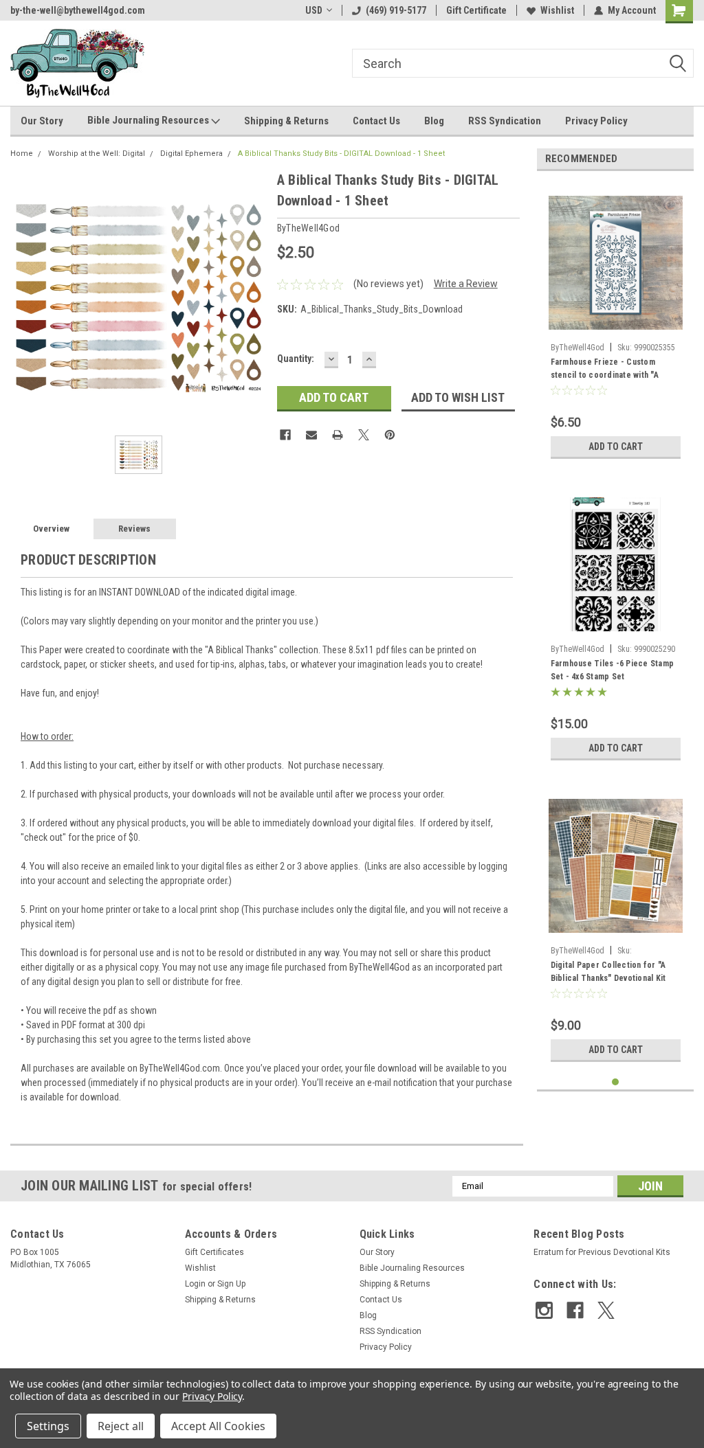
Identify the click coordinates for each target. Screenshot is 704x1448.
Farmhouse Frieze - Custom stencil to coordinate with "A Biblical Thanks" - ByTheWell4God (615, 370)
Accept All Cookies (218, 1426)
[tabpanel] (616, 323)
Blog (434, 121)
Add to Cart (615, 446)
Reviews (134, 528)
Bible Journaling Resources (149, 120)
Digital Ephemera (191, 153)
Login (195, 1284)
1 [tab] (615, 1082)
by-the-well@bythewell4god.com (77, 10)
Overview (51, 528)
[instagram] (544, 1310)
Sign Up (231, 1284)
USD (313, 10)
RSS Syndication (504, 121)
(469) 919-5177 (396, 10)
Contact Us (376, 121)
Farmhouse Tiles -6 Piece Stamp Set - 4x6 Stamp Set (612, 670)
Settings (48, 1426)
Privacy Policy (596, 121)
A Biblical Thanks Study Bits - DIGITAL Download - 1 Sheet (341, 153)
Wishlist (557, 10)
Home (21, 153)
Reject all (121, 1426)
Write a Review (466, 283)
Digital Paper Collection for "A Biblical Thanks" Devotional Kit (608, 971)
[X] (363, 434)
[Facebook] (285, 434)
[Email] (311, 434)
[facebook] (575, 1310)
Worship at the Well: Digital (96, 153)
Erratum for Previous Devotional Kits (602, 1252)
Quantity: (295, 358)
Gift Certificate (476, 10)
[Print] (337, 434)
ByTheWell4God (577, 347)
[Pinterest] (389, 434)
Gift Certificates (214, 1252)
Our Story (42, 121)
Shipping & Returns (286, 121)
